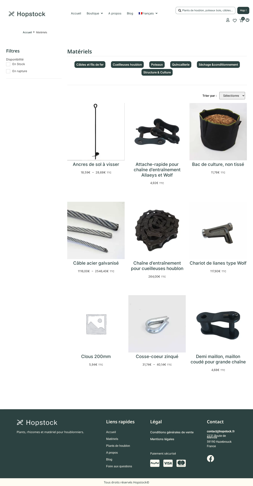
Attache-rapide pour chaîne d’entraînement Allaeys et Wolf (157, 170)
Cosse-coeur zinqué (157, 356)
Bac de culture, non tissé (218, 164)
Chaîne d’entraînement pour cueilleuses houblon (157, 265)
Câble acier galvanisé (96, 263)
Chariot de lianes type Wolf (218, 263)
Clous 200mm (96, 356)
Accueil (27, 32)
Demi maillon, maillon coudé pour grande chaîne (218, 359)
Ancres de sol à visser (96, 164)
